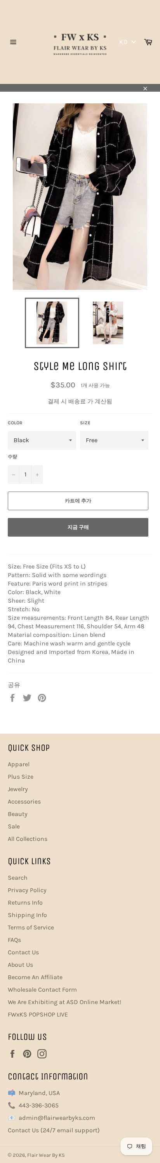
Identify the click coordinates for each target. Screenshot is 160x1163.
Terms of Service (31, 927)
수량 (12, 456)
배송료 (77, 401)
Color (15, 422)
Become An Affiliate (35, 977)
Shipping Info (27, 915)
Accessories (24, 801)
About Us (20, 964)
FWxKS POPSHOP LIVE (38, 1014)
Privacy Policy (27, 890)
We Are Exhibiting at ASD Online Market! (64, 1002)
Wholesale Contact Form (42, 989)
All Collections (27, 838)
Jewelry (18, 789)
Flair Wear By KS (46, 1155)
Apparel (19, 764)
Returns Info (25, 902)
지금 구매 (78, 527)
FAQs (14, 939)
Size (85, 422)
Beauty (18, 814)
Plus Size (20, 776)
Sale (14, 826)
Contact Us (23, 952)
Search (18, 877)
